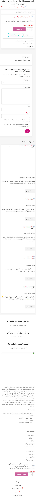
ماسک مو (18, 12)
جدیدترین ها (26, 43)
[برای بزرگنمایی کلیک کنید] (30, 15)
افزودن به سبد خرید (19, 29)
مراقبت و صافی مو (26, 12)
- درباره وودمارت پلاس (28, 446)
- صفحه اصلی (30, 435)
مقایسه (28, 35)
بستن (32, 145)
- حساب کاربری (30, 451)
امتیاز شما (27, 80)
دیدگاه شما (27, 87)
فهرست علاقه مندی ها (15, 35)
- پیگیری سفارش (30, 457)
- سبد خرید (31, 454)
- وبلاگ (32, 441)
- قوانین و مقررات (29, 444)
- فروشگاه (31, 438)
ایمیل (28, 113)
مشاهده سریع (33, 195)
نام (29, 106)
